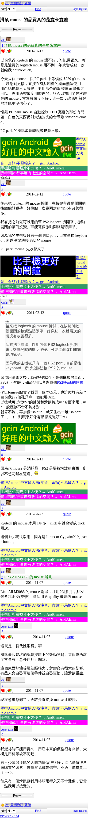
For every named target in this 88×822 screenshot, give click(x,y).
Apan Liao (7, 626)
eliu (3, 40)
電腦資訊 (16, 3)
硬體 (27, 3)
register (83, 9)
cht (7, 3)
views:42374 (9, 816)
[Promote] (3, 51)
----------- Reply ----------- (17, 29)
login (75, 9)
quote (67, 51)
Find (38, 9)
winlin (5, 302)
